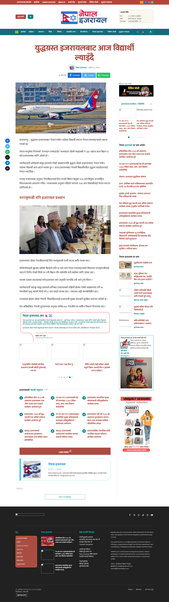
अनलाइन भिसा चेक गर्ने (85, 542)
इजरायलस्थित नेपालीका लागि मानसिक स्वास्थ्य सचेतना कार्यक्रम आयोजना (98, 434)
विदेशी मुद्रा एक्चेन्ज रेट (85, 551)
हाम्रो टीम (71, 2)
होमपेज (23, 31)
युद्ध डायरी (20, 16)
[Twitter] (7, 146)
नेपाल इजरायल (97, 31)
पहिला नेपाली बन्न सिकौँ (65, 364)
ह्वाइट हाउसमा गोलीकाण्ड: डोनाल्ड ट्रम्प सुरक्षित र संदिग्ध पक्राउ (133, 247)
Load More (64, 452)
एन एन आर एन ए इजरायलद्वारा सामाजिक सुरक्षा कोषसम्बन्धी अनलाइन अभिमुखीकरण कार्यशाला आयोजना (67, 419)
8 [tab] (144, 137)
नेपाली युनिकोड (83, 561)
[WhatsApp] (7, 152)
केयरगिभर (84, 31)
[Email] (7, 157)
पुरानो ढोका (82, 2)
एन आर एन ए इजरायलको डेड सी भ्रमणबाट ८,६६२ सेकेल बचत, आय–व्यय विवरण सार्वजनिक (67, 402)
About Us (61, 2)
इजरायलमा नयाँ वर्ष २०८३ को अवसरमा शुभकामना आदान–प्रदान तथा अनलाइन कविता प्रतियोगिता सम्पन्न (98, 419)
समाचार (41, 31)
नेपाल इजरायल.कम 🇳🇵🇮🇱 (37, 315)
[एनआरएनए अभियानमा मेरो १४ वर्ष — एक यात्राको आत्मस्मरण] (97, 351)
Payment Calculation (86, 544)
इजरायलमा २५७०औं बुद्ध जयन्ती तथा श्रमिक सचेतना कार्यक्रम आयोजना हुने (34, 417)
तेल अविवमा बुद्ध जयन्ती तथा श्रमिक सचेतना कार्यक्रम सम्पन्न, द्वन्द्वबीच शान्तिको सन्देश (145, 125)
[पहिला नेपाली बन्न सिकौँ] (65, 351)
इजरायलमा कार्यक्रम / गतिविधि (132, 104)
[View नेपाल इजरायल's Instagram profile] (44, 472)
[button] (22, 595)
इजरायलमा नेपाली (24, 2)
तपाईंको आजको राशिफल (86, 556)
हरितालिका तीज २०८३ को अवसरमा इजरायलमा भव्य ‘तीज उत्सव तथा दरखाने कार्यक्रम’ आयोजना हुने (34, 402)
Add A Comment (65, 497)
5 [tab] (72, 377)
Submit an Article (48, 2)
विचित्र (59, 31)
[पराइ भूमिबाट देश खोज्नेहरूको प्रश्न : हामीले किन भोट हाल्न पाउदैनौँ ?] (125, 275)
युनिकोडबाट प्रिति (84, 566)
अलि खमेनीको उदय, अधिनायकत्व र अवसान (142, 322)
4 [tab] (70, 377)
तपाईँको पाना (71, 31)
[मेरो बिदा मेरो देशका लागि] (33, 351)
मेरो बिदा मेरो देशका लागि (33, 364)
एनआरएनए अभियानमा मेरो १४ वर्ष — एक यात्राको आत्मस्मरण (97, 366)
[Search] (137, 32)
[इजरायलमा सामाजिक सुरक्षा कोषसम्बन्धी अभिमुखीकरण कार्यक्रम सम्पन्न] (47, 568)
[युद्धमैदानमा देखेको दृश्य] (125, 264)
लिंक (50, 31)
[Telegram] (7, 163)
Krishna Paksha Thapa (123, 563)
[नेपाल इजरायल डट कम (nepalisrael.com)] (84, 16)
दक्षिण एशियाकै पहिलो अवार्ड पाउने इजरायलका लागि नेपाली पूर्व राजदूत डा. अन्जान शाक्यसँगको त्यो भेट (143, 293)
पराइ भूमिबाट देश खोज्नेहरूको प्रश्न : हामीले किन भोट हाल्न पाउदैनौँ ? (143, 276)
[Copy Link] (7, 168)
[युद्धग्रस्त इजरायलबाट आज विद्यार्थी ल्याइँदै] (61, 133)
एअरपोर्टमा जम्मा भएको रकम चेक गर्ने (89, 539)
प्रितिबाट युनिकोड (84, 563)
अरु (151, 104)
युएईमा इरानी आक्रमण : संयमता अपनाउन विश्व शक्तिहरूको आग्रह (134, 195)
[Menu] (16, 32)
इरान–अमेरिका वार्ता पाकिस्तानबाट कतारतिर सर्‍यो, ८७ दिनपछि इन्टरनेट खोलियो (136, 185)
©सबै (45, 389)
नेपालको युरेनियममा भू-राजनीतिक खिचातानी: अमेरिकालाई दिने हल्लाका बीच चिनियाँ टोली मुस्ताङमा (135, 236)
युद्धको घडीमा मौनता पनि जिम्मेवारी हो (143, 308)
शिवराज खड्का (139, 313)
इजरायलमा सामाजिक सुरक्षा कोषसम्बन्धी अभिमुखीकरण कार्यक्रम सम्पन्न (98, 400)
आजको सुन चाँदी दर (84, 549)
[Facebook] (7, 140)
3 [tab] (67, 377)
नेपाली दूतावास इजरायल (86, 537)
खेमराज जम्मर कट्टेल (141, 300)
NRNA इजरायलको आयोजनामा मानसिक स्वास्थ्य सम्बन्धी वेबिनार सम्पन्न (67, 434)
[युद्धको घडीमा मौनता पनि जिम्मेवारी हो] (125, 308)
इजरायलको (31, 390)
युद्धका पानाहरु (106, 2)
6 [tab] (140, 137)
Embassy (20, 488)
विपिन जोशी (93, 2)
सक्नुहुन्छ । (125, 353)
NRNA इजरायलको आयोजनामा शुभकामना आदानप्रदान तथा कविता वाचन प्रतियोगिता (35, 435)
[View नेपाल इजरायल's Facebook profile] (44, 466)
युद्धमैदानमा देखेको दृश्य (143, 262)
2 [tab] (65, 377)
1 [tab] (62, 377)
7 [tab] (142, 137)
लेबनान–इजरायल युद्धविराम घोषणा (132, 176)
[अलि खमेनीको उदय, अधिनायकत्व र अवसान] (125, 322)
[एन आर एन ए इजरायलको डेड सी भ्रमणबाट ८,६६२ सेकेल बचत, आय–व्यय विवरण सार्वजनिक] (127, 113)
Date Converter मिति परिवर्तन (88, 554)
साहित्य (36, 2)
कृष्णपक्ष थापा (138, 266)
